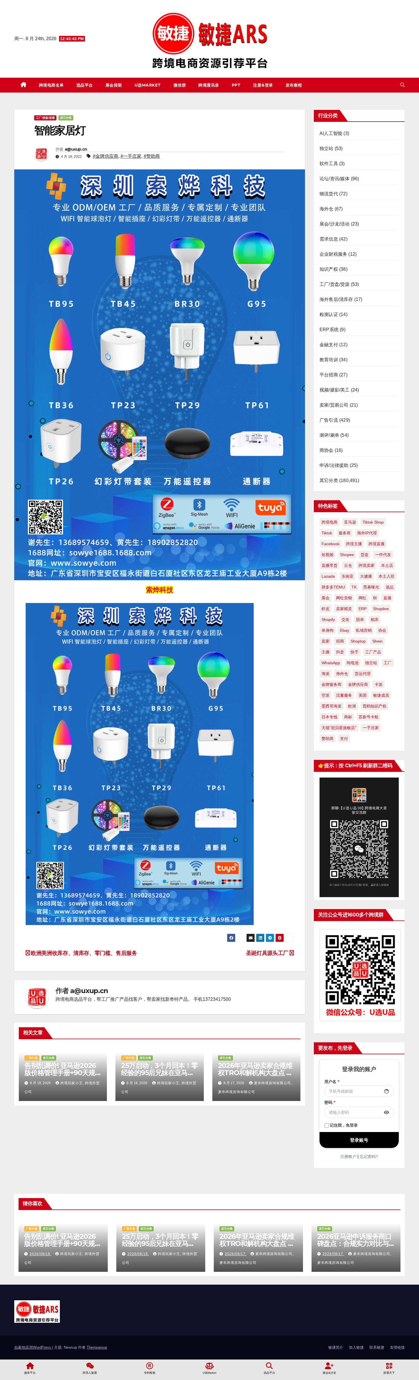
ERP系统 (329, 329)
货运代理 (363, 673)
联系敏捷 (376, 1347)
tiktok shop (373, 522)
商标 (348, 717)
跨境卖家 (367, 565)
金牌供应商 (358, 684)
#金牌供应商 (105, 156)
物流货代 (329, 193)
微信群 (180, 85)
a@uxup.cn (76, 149)
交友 (345, 619)
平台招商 (329, 374)
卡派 (379, 684)
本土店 (387, 565)
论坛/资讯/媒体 (335, 178)
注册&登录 (263, 85)
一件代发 (383, 554)
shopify (328, 619)
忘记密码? (369, 1156)
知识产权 (329, 269)
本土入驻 (386, 576)
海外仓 (326, 208)
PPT (236, 85)
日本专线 (329, 717)
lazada (328, 576)
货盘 (365, 554)
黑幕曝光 (371, 587)
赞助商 (327, 738)
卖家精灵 (344, 608)
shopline (381, 608)
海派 (325, 673)
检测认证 (329, 314)
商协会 (326, 450)
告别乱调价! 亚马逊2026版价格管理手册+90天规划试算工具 (60, 1072)
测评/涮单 (329, 435)
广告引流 (32, 1057)
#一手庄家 (131, 156)
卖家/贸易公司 (334, 405)
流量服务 (344, 695)
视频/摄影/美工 (335, 389)
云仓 (348, 565)
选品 (390, 587)
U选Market (148, 85)
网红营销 (344, 598)
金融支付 (329, 344)
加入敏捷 (356, 1347)
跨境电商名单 (51, 85)
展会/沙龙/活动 (335, 224)
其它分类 (66, 117)
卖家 (325, 641)
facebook (330, 544)
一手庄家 (371, 727)
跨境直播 (377, 544)
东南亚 (347, 576)
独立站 (326, 148)
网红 (363, 598)
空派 (325, 695)
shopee (347, 554)
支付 (344, 738)
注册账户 (348, 1156)
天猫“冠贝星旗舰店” (339, 727)
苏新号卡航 (369, 717)
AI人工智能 (331, 133)
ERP (363, 608)
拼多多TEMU (333, 587)
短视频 (327, 554)
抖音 (340, 652)
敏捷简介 (335, 1347)
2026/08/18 (40, 1254)
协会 (382, 630)
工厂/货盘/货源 (45, 117)
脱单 (360, 619)
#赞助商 (152, 156)
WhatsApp (331, 663)
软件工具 (329, 163)
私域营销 (364, 630)
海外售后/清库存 (336, 299)
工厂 (388, 663)
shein (377, 641)
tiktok (327, 533)
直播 (387, 598)
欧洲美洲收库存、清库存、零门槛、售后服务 (83, 953)
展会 (325, 598)
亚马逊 (350, 522)
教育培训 (329, 359)
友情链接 (397, 1347)
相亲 (375, 619)
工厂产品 (373, 652)
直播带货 (329, 565)
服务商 (345, 533)
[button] (402, 85)
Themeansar (97, 1347)
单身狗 (327, 630)
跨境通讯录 (208, 85)
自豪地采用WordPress (33, 1347)
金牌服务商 (331, 684)
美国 (363, 695)
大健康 (366, 576)
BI (375, 598)
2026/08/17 (236, 1254)
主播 (325, 652)
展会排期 (113, 85)
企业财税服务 (333, 254)
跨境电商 (329, 522)
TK (354, 587)
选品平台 (84, 85)
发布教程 (294, 85)
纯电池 (353, 663)
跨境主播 (354, 544)
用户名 (332, 1081)
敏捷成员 (381, 695)
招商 (340, 641)
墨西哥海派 (331, 706)
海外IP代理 (367, 533)
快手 (355, 652)
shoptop (358, 641)
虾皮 (325, 608)
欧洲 (352, 706)
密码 (330, 1102)
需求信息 (329, 239)
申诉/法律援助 (334, 465)
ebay (344, 630)
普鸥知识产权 (375, 706)
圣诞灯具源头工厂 (268, 953)
